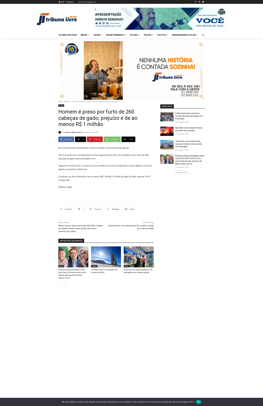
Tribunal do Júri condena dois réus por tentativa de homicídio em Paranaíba (188, 144)
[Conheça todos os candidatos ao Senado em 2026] (106, 256)
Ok (198, 402)
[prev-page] (60, 284)
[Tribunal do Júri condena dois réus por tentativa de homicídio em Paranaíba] (167, 144)
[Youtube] (203, 2)
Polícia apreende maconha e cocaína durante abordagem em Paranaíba (189, 116)
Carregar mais (181, 172)
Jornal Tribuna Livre (73, 132)
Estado (67, 101)
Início (60, 101)
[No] (259, 402)
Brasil (61, 266)
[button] (203, 35)
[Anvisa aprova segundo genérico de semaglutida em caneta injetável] (139, 256)
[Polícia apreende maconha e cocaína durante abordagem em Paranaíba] (167, 116)
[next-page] (64, 284)
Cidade (94, 266)
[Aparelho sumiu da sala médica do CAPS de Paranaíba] (167, 131)
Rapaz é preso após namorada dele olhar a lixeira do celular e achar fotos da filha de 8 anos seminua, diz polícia (80, 228)
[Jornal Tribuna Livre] (60, 132)
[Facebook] (195, 2)
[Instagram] (199, 2)
